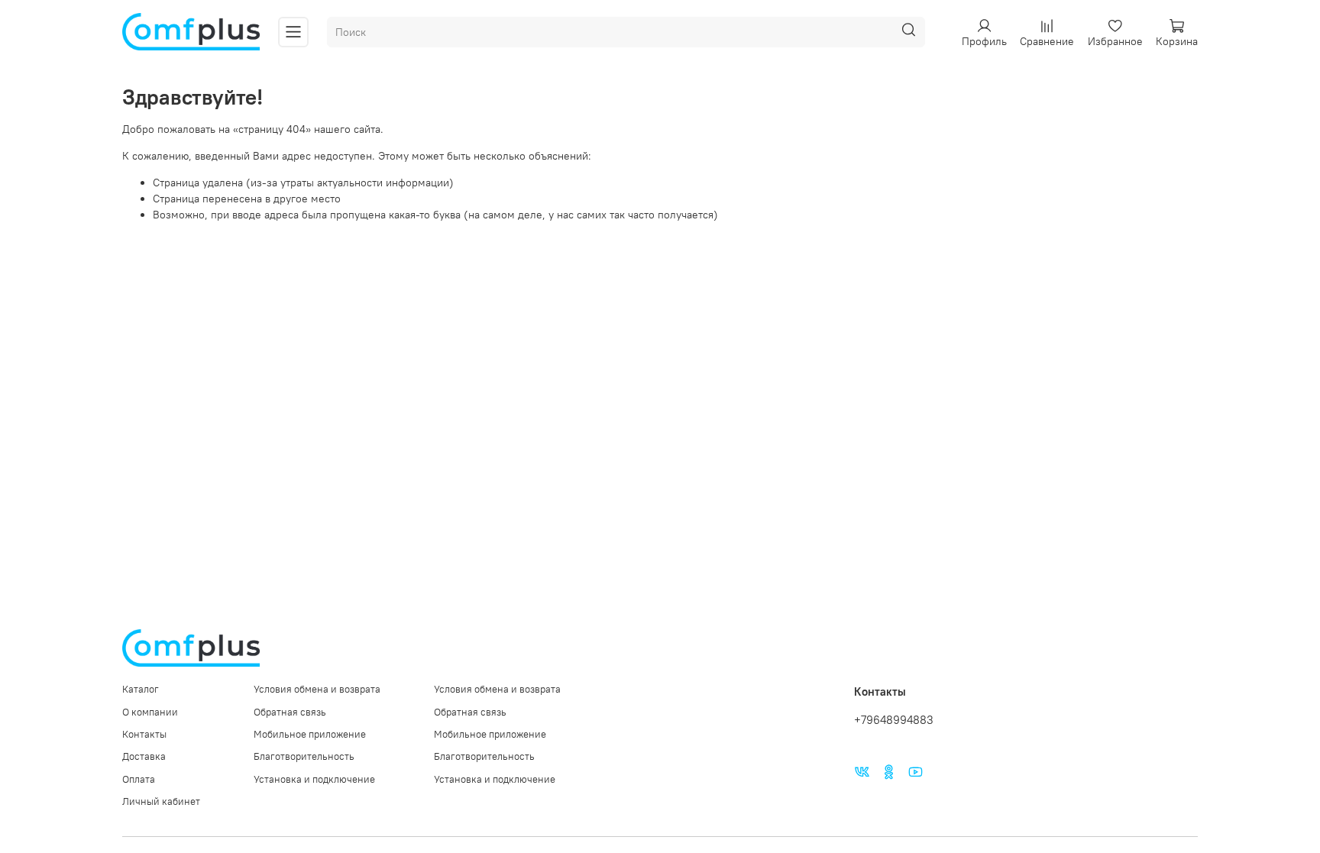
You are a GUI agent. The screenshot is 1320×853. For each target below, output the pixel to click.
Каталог (140, 689)
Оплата (138, 779)
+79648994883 (893, 719)
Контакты (144, 734)
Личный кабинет (161, 801)
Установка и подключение (314, 779)
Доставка (144, 756)
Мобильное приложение (310, 734)
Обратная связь (290, 712)
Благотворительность (304, 756)
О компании (150, 712)
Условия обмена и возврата (317, 689)
